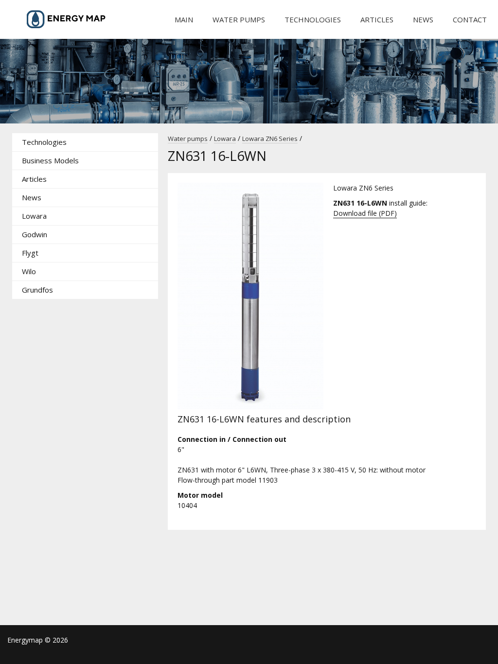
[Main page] (80, 19)
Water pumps (239, 19)
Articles (376, 19)
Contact (470, 19)
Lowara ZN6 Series (270, 138)
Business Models (50, 160)
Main (184, 19)
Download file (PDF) (365, 213)
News (423, 19)
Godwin (34, 234)
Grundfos (37, 290)
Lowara (34, 216)
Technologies (313, 19)
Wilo (29, 271)
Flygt (30, 253)
